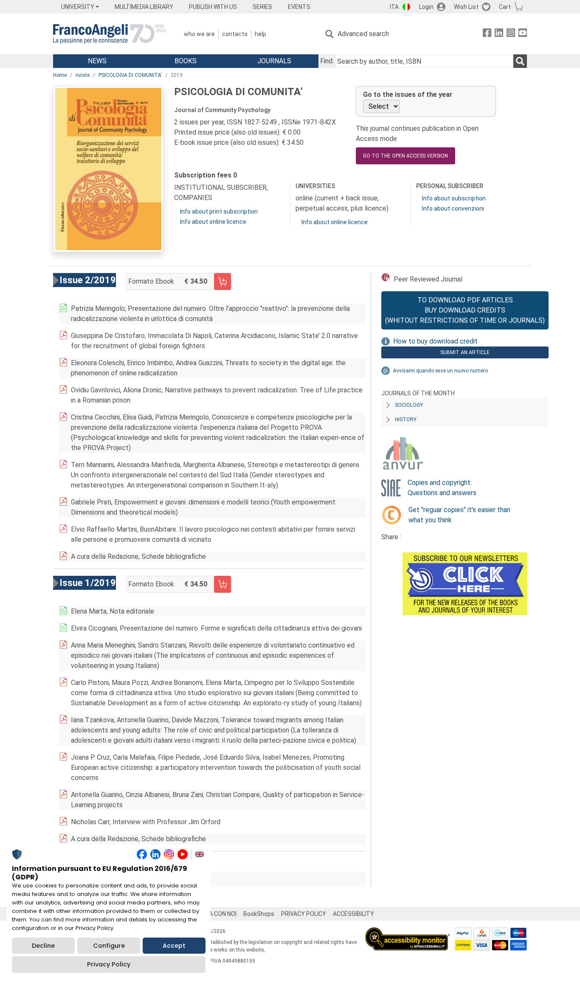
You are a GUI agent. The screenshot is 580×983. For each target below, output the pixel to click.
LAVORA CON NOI (214, 913)
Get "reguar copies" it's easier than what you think (459, 515)
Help (260, 34)
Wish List (466, 6)
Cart (505, 6)
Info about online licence (213, 221)
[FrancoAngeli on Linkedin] (499, 34)
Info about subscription (454, 198)
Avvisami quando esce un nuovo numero (440, 371)
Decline (43, 945)
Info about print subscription (219, 211)
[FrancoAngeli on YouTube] (522, 34)
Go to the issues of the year (408, 94)
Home (60, 75)
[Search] (520, 61)
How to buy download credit (435, 341)
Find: (327, 61)
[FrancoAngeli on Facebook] (487, 34)
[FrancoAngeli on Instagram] (511, 34)
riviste (83, 75)
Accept (174, 945)
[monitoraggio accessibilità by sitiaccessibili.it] (407, 932)
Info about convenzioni (453, 208)
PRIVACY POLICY (303, 913)
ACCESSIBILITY (353, 913)
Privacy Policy (108, 964)
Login (426, 6)
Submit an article (465, 352)
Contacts (235, 34)
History (406, 419)
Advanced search (363, 34)
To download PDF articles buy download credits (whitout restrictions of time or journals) (465, 310)
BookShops (258, 913)
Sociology (409, 405)
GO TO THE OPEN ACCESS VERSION (405, 156)
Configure (109, 945)
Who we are (199, 34)
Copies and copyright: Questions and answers (442, 488)
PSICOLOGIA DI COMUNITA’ (130, 75)
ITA (394, 6)
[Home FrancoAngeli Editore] (109, 34)
